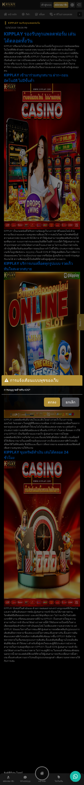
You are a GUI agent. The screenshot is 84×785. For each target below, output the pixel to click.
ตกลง (52, 402)
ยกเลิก (70, 402)
